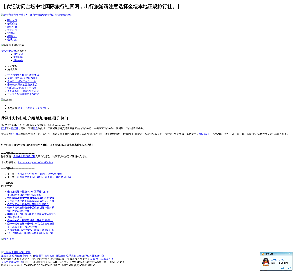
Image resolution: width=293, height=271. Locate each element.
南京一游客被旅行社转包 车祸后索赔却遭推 (30, 223)
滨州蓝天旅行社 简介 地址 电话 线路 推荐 (39, 174)
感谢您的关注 (14, 217)
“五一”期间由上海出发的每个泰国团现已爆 (30, 233)
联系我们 (12, 39)
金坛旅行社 (205, 134)
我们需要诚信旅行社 (18, 211)
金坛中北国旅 (8, 51)
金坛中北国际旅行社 (24, 156)
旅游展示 (12, 30)
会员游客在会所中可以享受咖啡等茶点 (28, 204)
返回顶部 (9, 239)
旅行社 (14, 128)
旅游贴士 (12, 33)
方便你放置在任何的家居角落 (23, 75)
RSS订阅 (99, 255)
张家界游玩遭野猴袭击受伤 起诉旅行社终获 (30, 207)
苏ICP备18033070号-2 (101, 259)
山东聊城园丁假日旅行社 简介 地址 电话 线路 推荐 (44, 177)
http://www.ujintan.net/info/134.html (35, 162)
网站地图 (90, 255)
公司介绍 (12, 23)
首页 (20, 108)
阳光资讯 (18, 54)
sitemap (80, 255)
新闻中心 (12, 26)
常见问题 (18, 57)
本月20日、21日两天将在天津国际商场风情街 (31, 214)
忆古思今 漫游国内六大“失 (21, 81)
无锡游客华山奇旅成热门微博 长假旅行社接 (30, 230)
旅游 (35, 128)
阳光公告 (18, 60)
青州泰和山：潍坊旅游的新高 (23, 91)
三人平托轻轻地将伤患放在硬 (23, 94)
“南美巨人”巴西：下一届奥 (21, 87)
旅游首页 (6, 255)
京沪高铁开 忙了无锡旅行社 (22, 227)
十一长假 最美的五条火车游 (22, 84)
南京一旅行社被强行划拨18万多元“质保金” (30, 220)
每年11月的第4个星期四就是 (22, 78)
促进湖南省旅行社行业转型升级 (24, 195)
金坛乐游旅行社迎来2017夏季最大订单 (28, 191)
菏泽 (3, 128)
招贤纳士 (12, 36)
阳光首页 (12, 20)
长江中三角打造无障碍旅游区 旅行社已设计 (30, 201)
